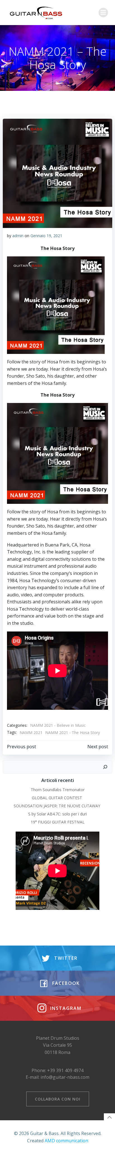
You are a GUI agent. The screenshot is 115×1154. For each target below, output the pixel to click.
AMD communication (66, 1141)
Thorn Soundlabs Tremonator (58, 789)
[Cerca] (105, 767)
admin (17, 235)
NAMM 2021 (31, 732)
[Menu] (103, 12)
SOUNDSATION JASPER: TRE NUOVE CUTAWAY (57, 805)
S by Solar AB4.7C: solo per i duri (57, 814)
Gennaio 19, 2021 (46, 235)
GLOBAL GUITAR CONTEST (57, 797)
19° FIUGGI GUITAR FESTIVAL (58, 822)
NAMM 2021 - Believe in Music (58, 725)
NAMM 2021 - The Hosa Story (72, 732)
